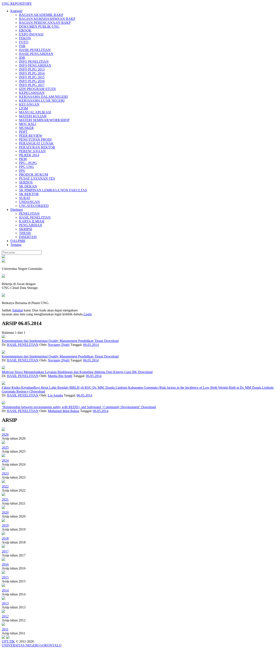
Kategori (16, 11)
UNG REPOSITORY (17, 3)
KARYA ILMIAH (31, 221)
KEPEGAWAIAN (32, 93)
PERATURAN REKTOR (37, 147)
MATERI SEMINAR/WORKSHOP (44, 120)
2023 (5, 473)
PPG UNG (26, 167)
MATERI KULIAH (33, 116)
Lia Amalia (55, 395)
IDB (22, 58)
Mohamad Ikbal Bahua (63, 411)
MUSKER (26, 128)
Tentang (15, 245)
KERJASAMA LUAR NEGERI (41, 100)
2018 (5, 538)
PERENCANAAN (32, 151)
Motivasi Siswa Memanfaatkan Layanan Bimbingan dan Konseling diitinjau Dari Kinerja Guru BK (70, 372)
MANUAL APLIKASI (35, 112)
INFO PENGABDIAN (35, 65)
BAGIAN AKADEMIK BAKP (41, 15)
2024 (5, 460)
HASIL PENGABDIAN (36, 54)
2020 (5, 512)
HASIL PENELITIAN (35, 50)
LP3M (23, 108)
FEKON (25, 38)
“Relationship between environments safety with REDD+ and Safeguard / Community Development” (71, 407)
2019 (5, 525)
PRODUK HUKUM (33, 174)
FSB (22, 46)
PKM (23, 159)
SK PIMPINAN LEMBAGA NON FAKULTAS (53, 190)
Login (88, 314)
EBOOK (25, 30)
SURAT (24, 198)
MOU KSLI (27, 124)
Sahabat (17, 310)
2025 (5, 447)
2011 (5, 629)
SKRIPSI (25, 229)
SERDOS (26, 182)
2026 (5, 434)
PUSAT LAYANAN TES (37, 178)
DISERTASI (28, 237)
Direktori (16, 209)
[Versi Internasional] (3, 257)
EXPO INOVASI (31, 34)
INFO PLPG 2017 (32, 85)
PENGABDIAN (30, 225)
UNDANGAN (29, 202)
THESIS (25, 233)
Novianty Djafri (58, 345)
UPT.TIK (8, 641)
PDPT (23, 132)
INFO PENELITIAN (34, 61)
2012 (5, 616)
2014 (5, 590)
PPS (22, 171)
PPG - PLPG (28, 163)
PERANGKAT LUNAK (36, 143)
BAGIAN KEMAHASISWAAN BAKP (47, 19)
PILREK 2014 (29, 155)
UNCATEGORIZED (34, 206)
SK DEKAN (28, 186)
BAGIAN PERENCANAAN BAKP (45, 22)
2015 (5, 577)
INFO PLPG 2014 (32, 73)
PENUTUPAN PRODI (35, 139)
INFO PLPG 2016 (32, 81)
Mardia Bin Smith (60, 376)
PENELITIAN (29, 213)
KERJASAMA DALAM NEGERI (43, 96)
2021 (5, 499)
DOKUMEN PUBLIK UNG (39, 26)
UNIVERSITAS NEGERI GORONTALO (31, 645)
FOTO (23, 42)
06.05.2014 (91, 345)
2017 (5, 551)
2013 (5, 603)
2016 (5, 564)
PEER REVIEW (30, 135)
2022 (5, 486)
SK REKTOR (29, 194)
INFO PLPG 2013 (32, 69)
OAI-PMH (17, 241)
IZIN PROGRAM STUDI (37, 89)
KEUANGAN (29, 104)
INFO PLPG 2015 (32, 77)
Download (111, 341)
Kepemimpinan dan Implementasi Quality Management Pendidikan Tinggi (53, 341)
